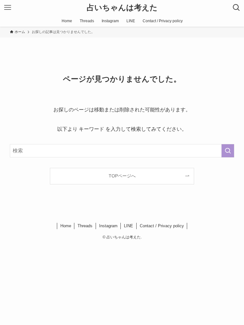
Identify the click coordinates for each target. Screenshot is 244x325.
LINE (128, 225)
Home (65, 225)
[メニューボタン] (7, 7)
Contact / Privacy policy (162, 225)
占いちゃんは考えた (122, 7)
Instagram (108, 225)
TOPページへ (122, 175)
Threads (85, 225)
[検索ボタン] (236, 7)
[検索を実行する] (227, 150)
